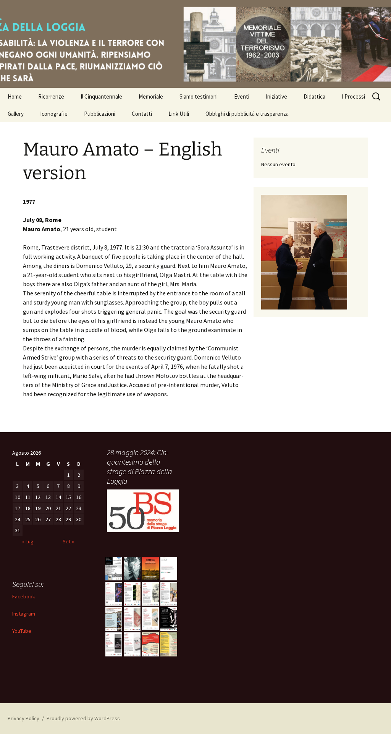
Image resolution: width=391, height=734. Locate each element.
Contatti (142, 113)
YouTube (21, 630)
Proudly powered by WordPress (83, 718)
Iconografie (54, 113)
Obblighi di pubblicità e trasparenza (247, 113)
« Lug (28, 541)
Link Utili (178, 113)
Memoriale (151, 96)
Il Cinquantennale (101, 96)
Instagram (23, 613)
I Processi (353, 96)
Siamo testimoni (198, 96)
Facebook (23, 596)
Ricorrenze (51, 96)
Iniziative (276, 96)
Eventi (241, 96)
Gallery (16, 113)
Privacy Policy (23, 718)
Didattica (314, 96)
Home (15, 96)
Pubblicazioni (99, 113)
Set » (68, 541)
